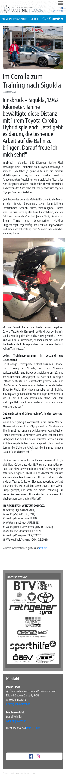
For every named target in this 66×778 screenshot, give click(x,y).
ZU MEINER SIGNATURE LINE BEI (20, 19)
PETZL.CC (31, 773)
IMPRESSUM (33, 728)
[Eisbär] (53, 18)
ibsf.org (43, 548)
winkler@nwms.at (16, 721)
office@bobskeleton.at (18, 704)
